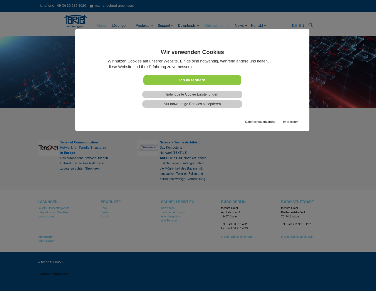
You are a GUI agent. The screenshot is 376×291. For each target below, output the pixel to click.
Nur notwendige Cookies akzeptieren (192, 104)
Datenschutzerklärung (260, 121)
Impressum (291, 121)
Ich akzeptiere (192, 80)
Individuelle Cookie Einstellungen (192, 94)
